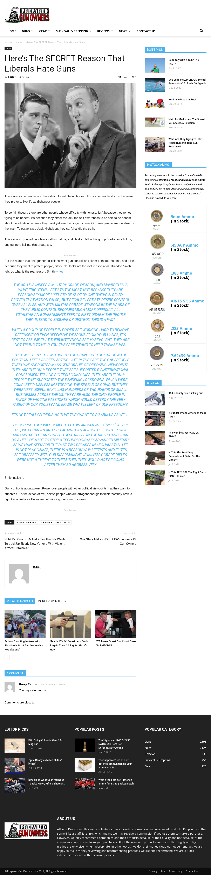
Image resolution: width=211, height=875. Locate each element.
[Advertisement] (175, 520)
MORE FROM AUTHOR (52, 601)
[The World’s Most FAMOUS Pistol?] (155, 438)
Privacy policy (157, 871)
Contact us (146, 31)
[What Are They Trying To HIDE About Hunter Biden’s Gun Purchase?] (155, 144)
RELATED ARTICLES (20, 601)
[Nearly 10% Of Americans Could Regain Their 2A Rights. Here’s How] (70, 624)
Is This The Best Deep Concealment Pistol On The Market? (184, 456)
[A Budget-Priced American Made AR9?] (155, 418)
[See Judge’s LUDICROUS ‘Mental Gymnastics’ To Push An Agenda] (155, 85)
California (46, 522)
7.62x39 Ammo (185, 355)
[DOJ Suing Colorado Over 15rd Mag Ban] (15, 746)
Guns (26, 31)
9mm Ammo (182, 216)
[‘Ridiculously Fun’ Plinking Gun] (155, 398)
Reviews (103, 31)
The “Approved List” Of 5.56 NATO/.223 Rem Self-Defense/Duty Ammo (114, 744)
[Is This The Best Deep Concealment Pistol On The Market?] (155, 458)
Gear (43, 31)
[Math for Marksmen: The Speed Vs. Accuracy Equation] (155, 122)
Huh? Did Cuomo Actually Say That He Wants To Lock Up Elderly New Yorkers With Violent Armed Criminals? (35, 543)
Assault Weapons (26, 522)
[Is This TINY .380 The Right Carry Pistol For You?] (155, 477)
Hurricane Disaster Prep (182, 99)
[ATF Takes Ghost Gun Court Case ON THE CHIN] (115, 624)
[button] (201, 31)
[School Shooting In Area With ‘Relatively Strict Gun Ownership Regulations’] (25, 624)
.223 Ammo (181, 328)
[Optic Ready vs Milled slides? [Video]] (15, 765)
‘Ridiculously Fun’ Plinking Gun (186, 393)
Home (11, 31)
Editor (11, 76)
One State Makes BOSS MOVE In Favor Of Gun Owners (108, 541)
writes (59, 271)
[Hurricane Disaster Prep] (155, 103)
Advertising (175, 871)
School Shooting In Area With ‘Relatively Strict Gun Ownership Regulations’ (24, 645)
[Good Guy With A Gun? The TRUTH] (155, 65)
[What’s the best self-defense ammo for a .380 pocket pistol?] (85, 784)
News (123, 31)
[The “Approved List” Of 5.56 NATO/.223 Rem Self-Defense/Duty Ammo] (85, 745)
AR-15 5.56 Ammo (187, 300)
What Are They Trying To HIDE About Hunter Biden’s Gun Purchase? (185, 143)
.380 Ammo (181, 273)
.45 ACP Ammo (185, 245)
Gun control (63, 522)
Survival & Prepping (72, 31)
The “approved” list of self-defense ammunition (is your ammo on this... (115, 764)
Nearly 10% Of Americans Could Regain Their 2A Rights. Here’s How (69, 645)
